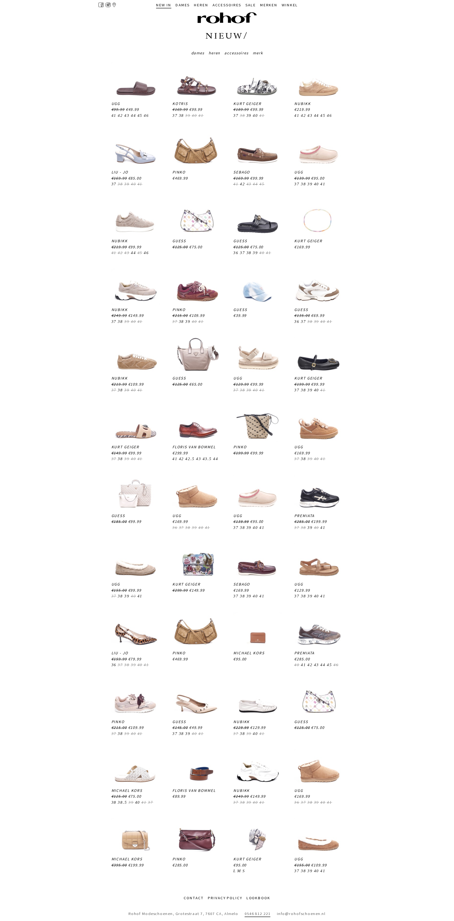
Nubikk (302, 103)
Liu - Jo (119, 172)
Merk (258, 52)
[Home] (227, 17)
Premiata (304, 515)
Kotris (180, 103)
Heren (214, 52)
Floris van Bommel (194, 446)
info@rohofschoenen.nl (301, 913)
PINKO (178, 172)
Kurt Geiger (247, 103)
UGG (115, 103)
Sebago (241, 172)
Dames (197, 52)
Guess (179, 240)
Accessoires (236, 52)
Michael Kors (249, 652)
